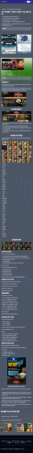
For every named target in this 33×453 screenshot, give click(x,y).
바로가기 (4, 28)
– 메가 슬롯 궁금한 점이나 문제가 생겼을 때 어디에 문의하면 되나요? (11, 420)
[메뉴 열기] (25, 1)
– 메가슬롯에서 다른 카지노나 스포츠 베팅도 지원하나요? (9, 416)
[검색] (31, 2)
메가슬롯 (20, 123)
